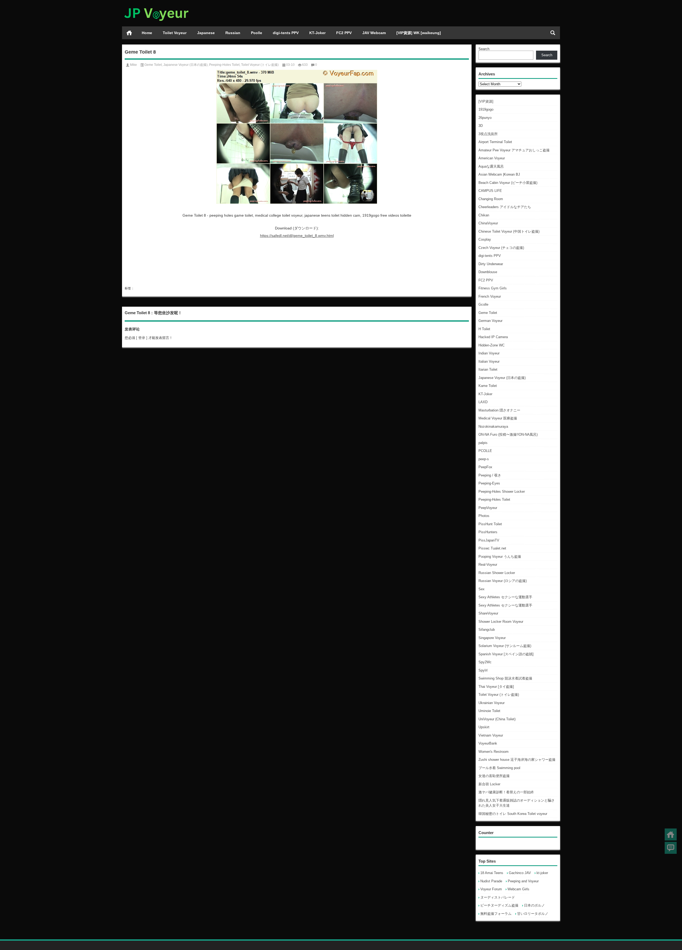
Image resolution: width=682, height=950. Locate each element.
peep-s (483, 459)
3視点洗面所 (488, 134)
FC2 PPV (344, 33)
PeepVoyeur (487, 508)
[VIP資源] (485, 101)
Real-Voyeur (487, 565)
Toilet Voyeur (174, 33)
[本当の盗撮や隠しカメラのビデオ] (156, 7)
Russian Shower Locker (496, 573)
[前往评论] (671, 848)
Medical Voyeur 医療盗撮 (497, 418)
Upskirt (483, 727)
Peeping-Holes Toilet (494, 500)
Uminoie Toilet (489, 711)
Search (483, 49)
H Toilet (484, 329)
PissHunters (487, 532)
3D (480, 126)
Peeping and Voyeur (523, 881)
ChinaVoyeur (488, 223)
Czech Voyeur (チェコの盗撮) (501, 248)
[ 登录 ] (141, 338)
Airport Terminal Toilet (495, 142)
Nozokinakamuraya (493, 426)
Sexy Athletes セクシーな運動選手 (505, 597)
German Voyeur (490, 321)
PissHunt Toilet (490, 524)
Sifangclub (486, 630)
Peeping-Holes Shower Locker (501, 492)
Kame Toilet (487, 386)
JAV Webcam (374, 33)
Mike (133, 65)
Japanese (206, 33)
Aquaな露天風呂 (491, 166)
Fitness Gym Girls (492, 288)
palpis (483, 443)
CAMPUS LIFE (490, 191)
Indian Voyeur (489, 353)
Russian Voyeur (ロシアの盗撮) (502, 581)
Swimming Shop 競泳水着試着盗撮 (505, 678)
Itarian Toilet (487, 369)
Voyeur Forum (491, 889)
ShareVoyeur (488, 613)
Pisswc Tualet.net (492, 548)
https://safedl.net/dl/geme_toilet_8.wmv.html (297, 235)
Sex (481, 589)
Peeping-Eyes (489, 483)
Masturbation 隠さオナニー (499, 410)
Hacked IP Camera (493, 337)
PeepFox (485, 467)
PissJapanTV (488, 540)
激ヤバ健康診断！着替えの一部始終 (506, 792)
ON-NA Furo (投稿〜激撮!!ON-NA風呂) (508, 434)
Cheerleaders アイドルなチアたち (504, 207)
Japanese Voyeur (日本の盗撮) (502, 378)
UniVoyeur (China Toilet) (496, 719)
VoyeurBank (487, 743)
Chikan (483, 215)
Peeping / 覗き (489, 475)
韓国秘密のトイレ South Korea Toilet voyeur (512, 814)
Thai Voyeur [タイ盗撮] (496, 687)
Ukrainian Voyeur (491, 703)
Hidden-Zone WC (491, 345)
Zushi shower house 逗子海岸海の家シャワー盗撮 (516, 760)
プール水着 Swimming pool (499, 768)
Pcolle (256, 33)
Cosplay (484, 239)
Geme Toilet (487, 313)
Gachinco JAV (520, 873)
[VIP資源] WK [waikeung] (418, 33)
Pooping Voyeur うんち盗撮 (499, 557)
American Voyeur (491, 158)
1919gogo (485, 109)
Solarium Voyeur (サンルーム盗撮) (504, 646)
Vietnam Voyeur (490, 735)
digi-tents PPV (286, 33)
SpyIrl (483, 670)
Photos (483, 516)
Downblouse (487, 272)
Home (147, 33)
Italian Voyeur (489, 361)
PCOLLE (485, 451)
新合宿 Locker (489, 784)
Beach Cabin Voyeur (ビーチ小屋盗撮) (507, 183)
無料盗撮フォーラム (496, 914)
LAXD (483, 402)
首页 (129, 32)
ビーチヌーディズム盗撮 (499, 905)
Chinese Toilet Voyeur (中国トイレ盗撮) (508, 231)
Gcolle (483, 304)
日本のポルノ (534, 905)
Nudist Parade (491, 881)
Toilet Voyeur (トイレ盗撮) (498, 695)
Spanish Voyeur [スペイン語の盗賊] (506, 654)
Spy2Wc (485, 662)
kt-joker (542, 873)
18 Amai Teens (491, 873)
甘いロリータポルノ (532, 914)
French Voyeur (489, 296)
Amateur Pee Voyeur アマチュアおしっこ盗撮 (514, 150)
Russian (232, 33)
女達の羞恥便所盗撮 (494, 776)
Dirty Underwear (490, 264)
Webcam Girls (518, 889)
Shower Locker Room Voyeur (500, 622)
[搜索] (553, 32)
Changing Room (490, 199)
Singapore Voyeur (492, 638)
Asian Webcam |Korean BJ (499, 174)
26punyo (485, 118)
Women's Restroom (493, 752)
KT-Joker (317, 33)
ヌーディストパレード (497, 897)
